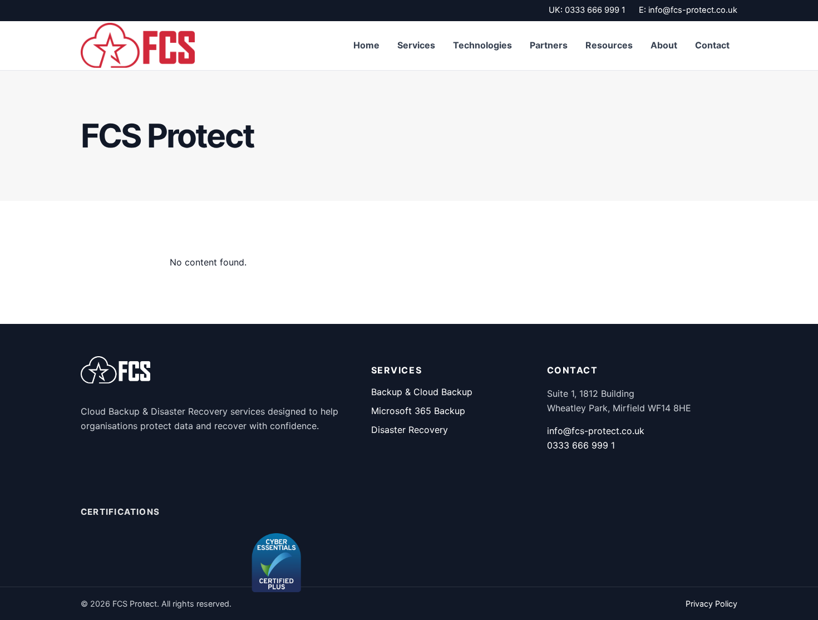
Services (416, 45)
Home (366, 45)
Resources (609, 45)
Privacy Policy (711, 603)
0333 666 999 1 (595, 10)
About (664, 45)
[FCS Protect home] (138, 45)
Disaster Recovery (409, 429)
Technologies (482, 45)
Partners (549, 45)
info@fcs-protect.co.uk (692, 10)
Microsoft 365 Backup (418, 410)
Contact (712, 45)
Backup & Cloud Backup (421, 391)
